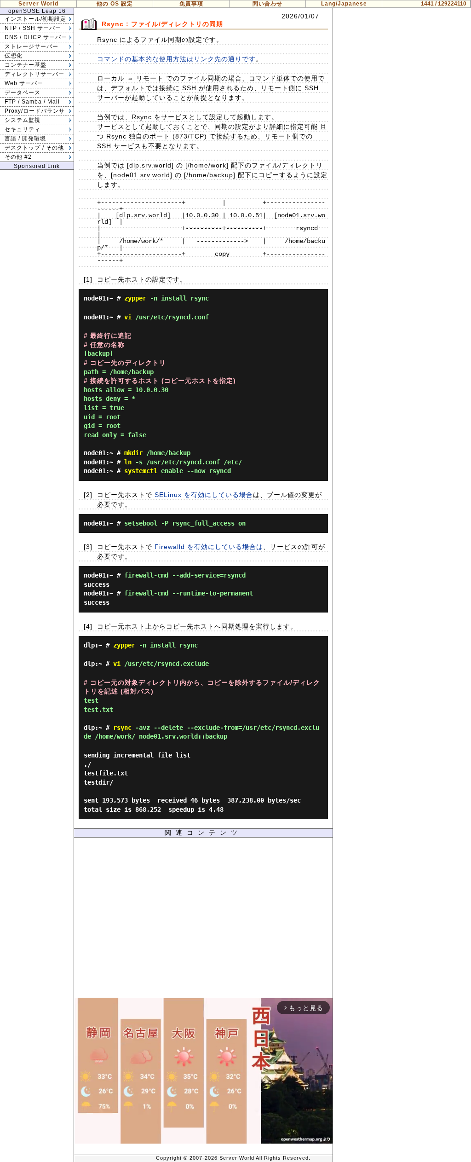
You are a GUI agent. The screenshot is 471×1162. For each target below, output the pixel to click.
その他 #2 (18, 157)
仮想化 (14, 55)
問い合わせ (267, 3)
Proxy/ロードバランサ (35, 111)
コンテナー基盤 (25, 65)
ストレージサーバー (31, 46)
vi (128, 317)
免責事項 (191, 3)
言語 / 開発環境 (25, 138)
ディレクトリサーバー (34, 74)
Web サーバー (24, 83)
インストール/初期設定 (35, 19)
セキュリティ (22, 129)
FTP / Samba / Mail (32, 101)
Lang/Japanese (344, 3)
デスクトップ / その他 (34, 147)
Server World (38, 3)
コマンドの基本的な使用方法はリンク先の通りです (176, 59)
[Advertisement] (203, 920)
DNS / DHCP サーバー (36, 37)
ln (128, 462)
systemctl (140, 470)
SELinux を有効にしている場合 (204, 494)
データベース (22, 92)
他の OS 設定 (115, 3)
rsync (122, 727)
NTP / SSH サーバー (33, 28)
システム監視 (22, 120)
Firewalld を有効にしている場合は (209, 546)
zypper (135, 298)
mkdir (133, 453)
